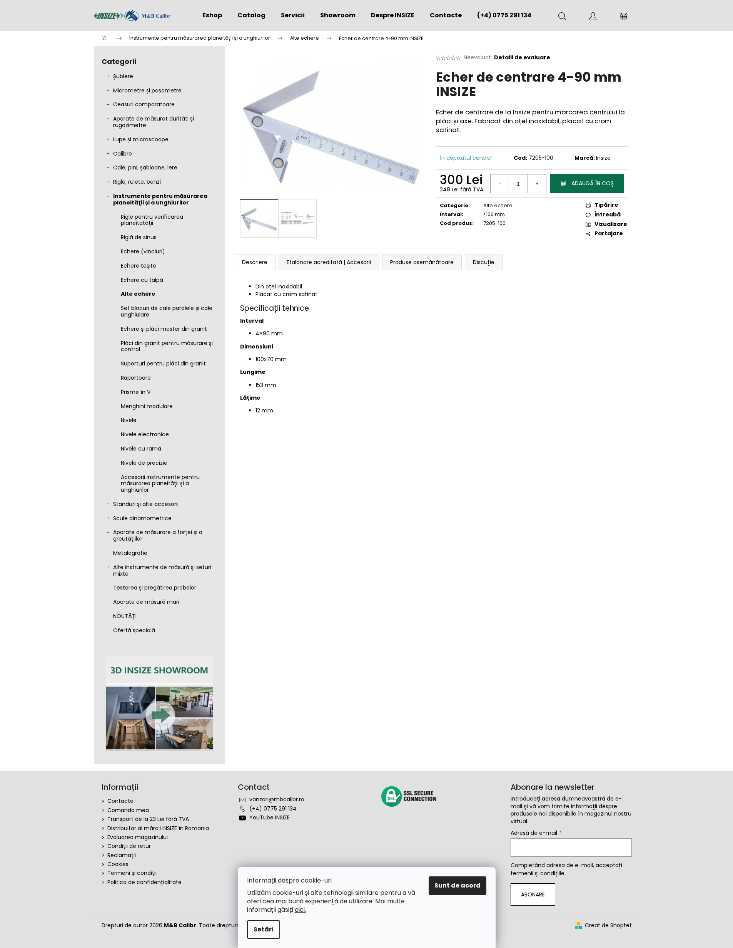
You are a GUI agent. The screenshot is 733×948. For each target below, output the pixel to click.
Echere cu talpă (142, 280)
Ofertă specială (134, 630)
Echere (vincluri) (143, 251)
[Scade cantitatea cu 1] (500, 183)
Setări (264, 929)
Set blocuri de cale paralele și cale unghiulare (166, 311)
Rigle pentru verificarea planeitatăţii (152, 220)
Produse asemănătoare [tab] (422, 262)
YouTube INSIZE (269, 817)
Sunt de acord (457, 885)
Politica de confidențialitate (144, 882)
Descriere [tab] (254, 262)
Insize (603, 158)
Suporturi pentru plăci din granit (163, 363)
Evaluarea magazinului (137, 837)
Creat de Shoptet (608, 925)
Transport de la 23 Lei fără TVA (148, 819)
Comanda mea (128, 810)
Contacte (120, 801)
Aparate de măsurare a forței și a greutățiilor (157, 535)
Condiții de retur (129, 846)
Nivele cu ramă (141, 448)
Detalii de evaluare (522, 57)
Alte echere (138, 294)
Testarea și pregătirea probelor (154, 587)
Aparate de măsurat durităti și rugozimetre (153, 122)
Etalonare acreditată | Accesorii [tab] (329, 262)
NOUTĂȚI (125, 616)
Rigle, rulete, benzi (137, 182)
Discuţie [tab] (483, 262)
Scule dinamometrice (142, 518)
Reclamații (121, 855)
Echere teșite (138, 266)
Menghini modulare (147, 406)
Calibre (122, 153)
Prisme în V (135, 392)
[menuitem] (212, 15)
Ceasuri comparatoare (144, 104)
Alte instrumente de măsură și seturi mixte (162, 570)
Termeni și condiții (132, 873)
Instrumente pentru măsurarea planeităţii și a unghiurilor (160, 199)
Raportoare (136, 378)
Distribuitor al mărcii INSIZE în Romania (158, 828)
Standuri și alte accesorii (146, 504)
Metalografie (130, 553)
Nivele (129, 420)
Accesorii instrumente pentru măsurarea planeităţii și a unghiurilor (160, 483)
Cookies (118, 864)
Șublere (123, 76)
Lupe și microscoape (141, 139)
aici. (300, 909)
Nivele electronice (145, 434)
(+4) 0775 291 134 (273, 808)
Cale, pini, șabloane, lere (145, 167)
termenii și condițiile (537, 873)
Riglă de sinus (139, 237)
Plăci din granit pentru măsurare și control (167, 346)
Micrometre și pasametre (147, 90)
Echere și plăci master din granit (164, 329)
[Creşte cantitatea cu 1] (537, 183)
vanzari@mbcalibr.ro (276, 799)
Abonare (533, 894)
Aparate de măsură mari (146, 602)
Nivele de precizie (144, 463)
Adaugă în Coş (592, 183)
